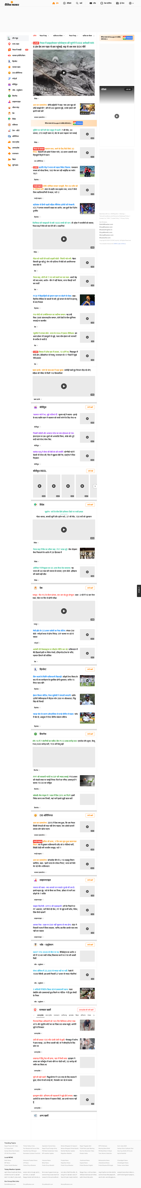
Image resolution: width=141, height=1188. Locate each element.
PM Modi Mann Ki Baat (105, 1151)
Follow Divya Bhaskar (29, 1165)
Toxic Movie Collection (105, 1153)
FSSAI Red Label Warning (87, 1148)
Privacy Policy (125, 218)
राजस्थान (56, 1015)
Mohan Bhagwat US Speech (69, 1146)
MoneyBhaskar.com (106, 235)
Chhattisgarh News (122, 1163)
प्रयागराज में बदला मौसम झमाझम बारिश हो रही (107, 1175)
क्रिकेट (36, 180)
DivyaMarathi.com (105, 232)
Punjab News (65, 1160)
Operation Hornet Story (48, 1146)
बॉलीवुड (36, 427)
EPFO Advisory (103, 1146)
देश (35, 271)
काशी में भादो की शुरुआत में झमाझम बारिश (126, 1175)
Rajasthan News (65, 1163)
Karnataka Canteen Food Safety (32, 1153)
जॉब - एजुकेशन (38, 964)
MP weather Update (48, 1153)
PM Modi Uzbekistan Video (50, 1151)
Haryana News (46, 1160)
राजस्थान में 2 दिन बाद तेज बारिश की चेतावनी (51, 1177)
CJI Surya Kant (8, 1148)
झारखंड (71, 1015)
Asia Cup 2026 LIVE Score (124, 1151)
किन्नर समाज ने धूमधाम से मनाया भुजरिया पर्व (51, 1172)
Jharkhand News (85, 1160)
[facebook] (83, 98)
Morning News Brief (104, 1148)
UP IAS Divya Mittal (10, 1153)
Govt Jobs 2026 (122, 1146)
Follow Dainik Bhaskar (10, 1165)
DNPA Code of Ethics (120, 243)
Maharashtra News (104, 1160)
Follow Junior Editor (123, 1165)
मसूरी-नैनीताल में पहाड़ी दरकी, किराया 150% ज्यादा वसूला (13, 1172)
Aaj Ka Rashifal (121, 1153)
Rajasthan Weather (66, 1153)
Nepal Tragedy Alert (85, 1146)
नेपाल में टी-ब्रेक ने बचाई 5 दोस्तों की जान (70, 1177)
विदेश (35, 99)
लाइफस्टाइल (38, 900)
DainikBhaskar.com (106, 224)
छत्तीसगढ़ (64, 1015)
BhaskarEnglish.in (105, 230)
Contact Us (102, 218)
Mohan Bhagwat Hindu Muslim (70, 1148)
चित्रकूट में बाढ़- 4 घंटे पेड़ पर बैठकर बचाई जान (89, 1172)
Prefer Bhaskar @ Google (106, 1165)
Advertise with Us (104, 214)
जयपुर (35, 624)
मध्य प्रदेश (49, 1015)
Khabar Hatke (84, 1153)
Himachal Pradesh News (30, 1160)
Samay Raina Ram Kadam (11, 1151)
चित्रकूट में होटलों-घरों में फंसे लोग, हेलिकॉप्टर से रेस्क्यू (32, 1177)
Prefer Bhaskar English (86, 1165)
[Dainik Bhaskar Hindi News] (11, 5)
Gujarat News (84, 1163)
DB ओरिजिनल (38, 161)
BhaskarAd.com (105, 238)
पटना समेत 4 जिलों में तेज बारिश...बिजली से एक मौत (70, 1172)
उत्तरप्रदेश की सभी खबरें (86, 1010)
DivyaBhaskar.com (106, 227)
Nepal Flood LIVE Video (11, 1146)
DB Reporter (114, 214)
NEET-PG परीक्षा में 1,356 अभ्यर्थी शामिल (13, 1177)
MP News (7, 1163)
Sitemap (121, 214)
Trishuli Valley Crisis (29, 1146)
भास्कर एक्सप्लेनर (39, 117)
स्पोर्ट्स (36, 643)
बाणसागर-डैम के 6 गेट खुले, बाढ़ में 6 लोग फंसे (32, 1172)
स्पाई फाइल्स (38, 198)
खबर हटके (37, 399)
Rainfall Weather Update (68, 1151)
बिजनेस (36, 770)
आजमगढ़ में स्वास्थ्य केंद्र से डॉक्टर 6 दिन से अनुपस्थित (126, 1172)
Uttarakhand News (104, 1163)
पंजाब (89, 1015)
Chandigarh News (122, 1160)
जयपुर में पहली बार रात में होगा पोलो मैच (107, 1172)
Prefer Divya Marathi (48, 1165)
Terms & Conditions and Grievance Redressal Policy (114, 216)
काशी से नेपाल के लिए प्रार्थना (86, 1177)
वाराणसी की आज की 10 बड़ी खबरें (12, 1175)
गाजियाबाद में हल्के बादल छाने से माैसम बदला (89, 1175)
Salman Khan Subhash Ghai (125, 1148)
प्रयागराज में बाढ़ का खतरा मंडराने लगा (50, 1175)
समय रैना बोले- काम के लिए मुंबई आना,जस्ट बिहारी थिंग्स (107, 1177)
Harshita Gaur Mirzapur (30, 1151)
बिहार (77, 1015)
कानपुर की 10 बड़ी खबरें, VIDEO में (69, 1175)
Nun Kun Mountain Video (87, 1151)
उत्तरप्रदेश (40, 1015)
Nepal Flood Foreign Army (49, 1148)
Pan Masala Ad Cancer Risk (31, 1148)
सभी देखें (90, 471)
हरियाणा (83, 1015)
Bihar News (45, 1163)
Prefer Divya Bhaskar (67, 1165)
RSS (108, 218)
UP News (26, 1163)
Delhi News (7, 1160)
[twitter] (87, 98)
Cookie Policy (115, 218)
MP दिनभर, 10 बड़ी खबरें (29, 1175)
